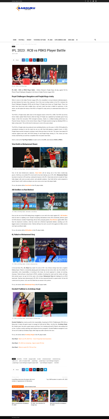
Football (21, 40)
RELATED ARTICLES (18, 386)
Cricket (29, 40)
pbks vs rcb (15, 360)
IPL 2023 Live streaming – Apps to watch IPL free (31, 343)
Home (14, 40)
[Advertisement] (54, 26)
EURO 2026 (71, 40)
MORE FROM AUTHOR (30, 386)
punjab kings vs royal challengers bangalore (49, 360)
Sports (17, 44)
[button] (95, 40)
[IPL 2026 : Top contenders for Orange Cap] (39, 396)
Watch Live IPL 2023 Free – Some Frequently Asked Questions (35, 338)
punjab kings (35, 360)
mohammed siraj (56, 358)
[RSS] (90, 1)
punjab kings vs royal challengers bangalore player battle (25, 362)
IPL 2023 (25, 358)
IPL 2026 (50, 40)
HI (76, 40)
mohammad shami (46, 358)
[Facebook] (85, 1)
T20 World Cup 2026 (40, 40)
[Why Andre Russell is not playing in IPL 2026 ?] (58, 396)
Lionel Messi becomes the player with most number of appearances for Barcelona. (23, 380)
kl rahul (39, 358)
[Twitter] (93, 1)
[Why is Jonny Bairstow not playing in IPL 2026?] (20, 396)
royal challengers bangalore (46, 362)
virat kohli (56, 362)
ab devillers (19, 358)
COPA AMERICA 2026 (60, 40)
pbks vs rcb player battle (24, 360)
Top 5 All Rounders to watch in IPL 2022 (57, 379)
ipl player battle (32, 358)
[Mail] (88, 1)
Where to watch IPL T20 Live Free (27, 347)
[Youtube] (96, 1)
